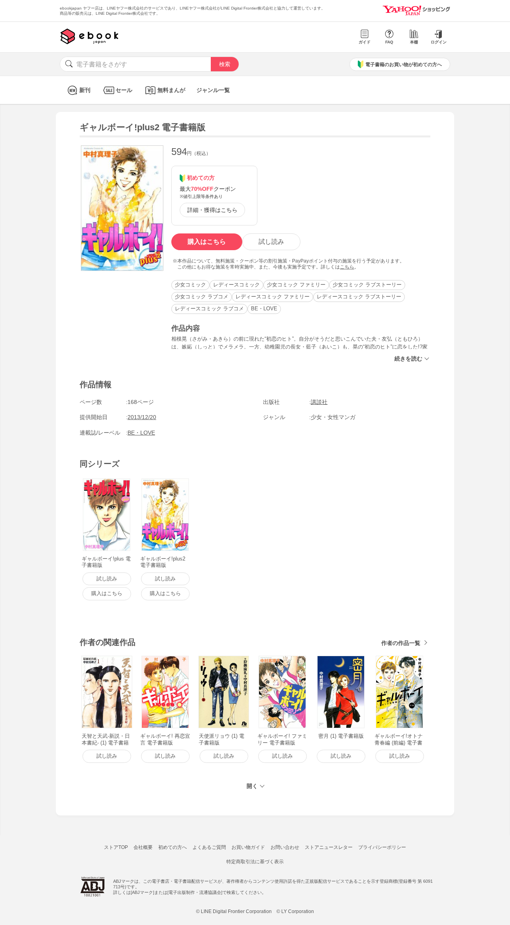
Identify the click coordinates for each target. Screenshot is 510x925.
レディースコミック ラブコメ (209, 309)
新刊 (84, 90)
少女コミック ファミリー (296, 285)
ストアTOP (116, 847)
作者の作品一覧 (400, 643)
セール (124, 90)
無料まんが (171, 90)
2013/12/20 (142, 417)
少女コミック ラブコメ (201, 297)
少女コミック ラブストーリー (367, 285)
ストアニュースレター (329, 847)
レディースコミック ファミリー (272, 297)
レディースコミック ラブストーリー (359, 297)
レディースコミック (236, 285)
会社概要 (143, 847)
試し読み (271, 241)
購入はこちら (207, 241)
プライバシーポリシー (382, 847)
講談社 (319, 402)
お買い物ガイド (248, 847)
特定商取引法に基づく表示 (255, 861)
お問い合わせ (285, 847)
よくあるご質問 (209, 847)
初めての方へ (172, 847)
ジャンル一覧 (213, 90)
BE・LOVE (264, 309)
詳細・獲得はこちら (212, 210)
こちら (347, 267)
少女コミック (190, 285)
